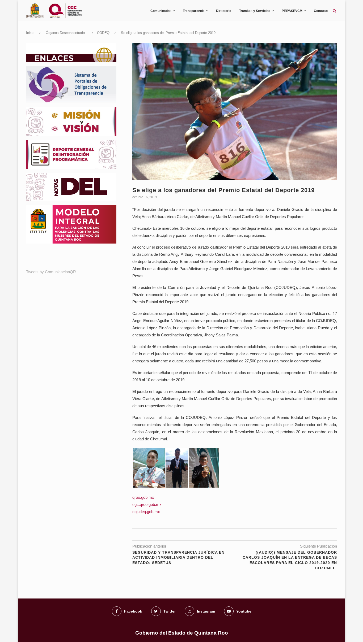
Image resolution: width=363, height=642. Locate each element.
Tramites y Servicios (254, 11)
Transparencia (194, 11)
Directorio (223, 11)
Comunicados (160, 11)
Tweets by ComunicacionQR (51, 272)
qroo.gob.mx (143, 497)
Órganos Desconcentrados (66, 33)
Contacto (321, 11)
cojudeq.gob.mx (146, 511)
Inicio (30, 33)
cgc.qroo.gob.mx (147, 504)
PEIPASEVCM (292, 11)
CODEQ (103, 33)
